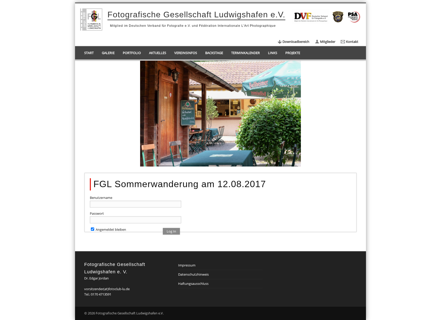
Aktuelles (157, 52)
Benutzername (101, 197)
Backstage (214, 52)
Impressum (186, 265)
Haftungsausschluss (193, 283)
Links (272, 52)
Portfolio (132, 52)
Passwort (97, 213)
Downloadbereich (296, 41)
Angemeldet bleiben (110, 229)
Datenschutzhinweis (193, 274)
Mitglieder (327, 41)
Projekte (292, 52)
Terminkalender (245, 52)
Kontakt (352, 41)
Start (89, 52)
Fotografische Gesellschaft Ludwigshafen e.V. (196, 14)
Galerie (108, 52)
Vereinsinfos (185, 52)
